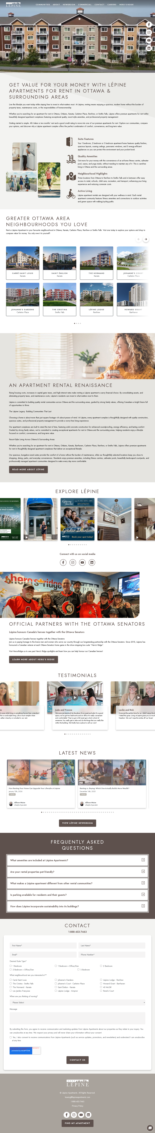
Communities (43, 4)
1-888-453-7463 (77, 1101)
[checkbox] (77, 968)
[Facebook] (149, 25)
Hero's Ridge (126, 4)
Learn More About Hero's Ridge (33, 659)
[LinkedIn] (149, 48)
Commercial (85, 4)
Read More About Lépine (28, 469)
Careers (111, 4)
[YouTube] (149, 40)
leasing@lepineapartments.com (77, 1097)
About (56, 4)
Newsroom (69, 4)
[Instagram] (149, 32)
